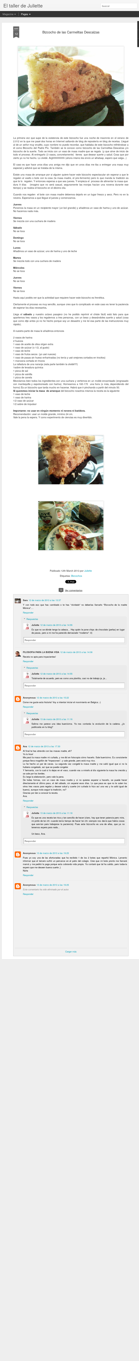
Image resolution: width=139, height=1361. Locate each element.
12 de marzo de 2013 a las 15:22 (53, 697)
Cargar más (71, 951)
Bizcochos (76, 575)
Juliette (88, 570)
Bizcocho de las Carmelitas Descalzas (71, 32)
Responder (28, 612)
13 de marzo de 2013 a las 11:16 (56, 719)
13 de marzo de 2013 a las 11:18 (56, 813)
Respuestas (32, 619)
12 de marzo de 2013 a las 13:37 (45, 600)
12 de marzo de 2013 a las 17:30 (44, 746)
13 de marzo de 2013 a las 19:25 (53, 853)
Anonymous (29, 697)
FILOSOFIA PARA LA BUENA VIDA (41, 652)
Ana (25, 746)
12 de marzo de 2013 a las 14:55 (56, 625)
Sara (25, 600)
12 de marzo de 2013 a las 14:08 (76, 652)
